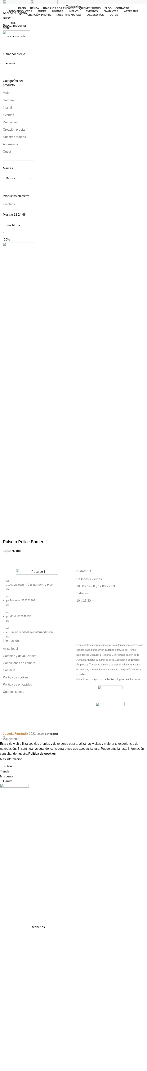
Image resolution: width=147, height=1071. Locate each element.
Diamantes (10, 122)
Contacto (9, 670)
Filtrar (10, 63)
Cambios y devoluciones (19, 656)
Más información (11, 759)
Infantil (7, 107)
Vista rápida (18, 534)
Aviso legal (10, 648)
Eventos (8, 115)
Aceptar (31, 759)
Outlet (7, 151)
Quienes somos (13, 691)
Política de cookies (16, 677)
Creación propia (14, 129)
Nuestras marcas (14, 137)
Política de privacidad (17, 684)
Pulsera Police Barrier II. (25, 541)
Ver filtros (13, 225)
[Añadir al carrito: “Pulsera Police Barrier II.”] (7, 534)
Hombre (8, 100)
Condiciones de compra (19, 663)
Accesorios (10, 144)
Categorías (74, 6)
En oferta (9, 204)
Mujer (7, 92)
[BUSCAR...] (29, 36)
